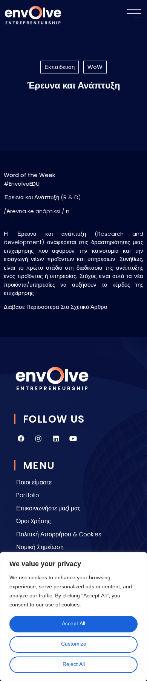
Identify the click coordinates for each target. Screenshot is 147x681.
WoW (95, 67)
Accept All (73, 624)
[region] (73, 616)
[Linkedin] (56, 438)
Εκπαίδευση (59, 67)
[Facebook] (21, 438)
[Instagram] (38, 438)
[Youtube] (73, 438)
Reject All (74, 664)
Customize (73, 644)
